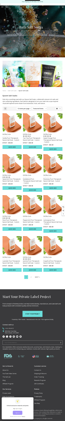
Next (37, 277)
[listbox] (39, 108)
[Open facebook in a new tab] (4, 336)
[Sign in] (59, 7)
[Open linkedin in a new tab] (20, 336)
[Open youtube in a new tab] (17, 336)
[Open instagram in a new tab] (14, 336)
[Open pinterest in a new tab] (10, 336)
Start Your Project (32, 314)
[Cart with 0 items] (63, 7)
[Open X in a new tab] (7, 336)
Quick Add (12, 147)
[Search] (6, 7)
